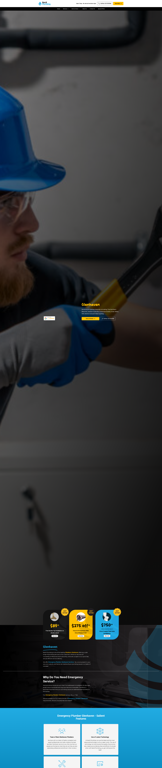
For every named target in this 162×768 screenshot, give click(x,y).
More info (55, 636)
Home (58, 8)
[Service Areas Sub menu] (78, 9)
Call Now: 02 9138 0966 (105, 3)
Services (65, 8)
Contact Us (92, 8)
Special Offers (101, 8)
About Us (85, 8)
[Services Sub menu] (68, 9)
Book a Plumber (90, 318)
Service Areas (75, 8)
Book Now (117, 3)
